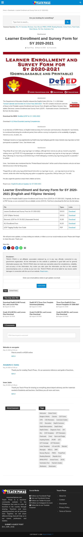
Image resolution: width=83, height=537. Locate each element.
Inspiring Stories (44, 439)
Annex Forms (52, 413)
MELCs (50, 449)
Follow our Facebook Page (41, 496)
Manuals (64, 446)
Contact (62, 500)
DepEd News (58, 426)
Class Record (38, 27)
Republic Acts (57, 456)
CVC (41, 423)
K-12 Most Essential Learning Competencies (25, 121)
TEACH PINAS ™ (48, 534)
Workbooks (43, 466)
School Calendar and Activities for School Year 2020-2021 (23, 104)
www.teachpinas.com (14, 497)
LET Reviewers (55, 443)
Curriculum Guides (62, 420)
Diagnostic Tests (55, 429)
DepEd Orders (44, 429)
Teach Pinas (30, 48)
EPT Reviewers (60, 433)
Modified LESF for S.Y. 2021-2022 (29, 116)
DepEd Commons (59, 423)
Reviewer (30, 27)
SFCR (62, 459)
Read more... (44, 271)
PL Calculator (23, 27)
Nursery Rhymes (45, 453)
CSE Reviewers (49, 420)
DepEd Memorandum (46, 426)
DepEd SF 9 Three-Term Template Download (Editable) (41, 303)
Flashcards (43, 436)
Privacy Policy (64, 507)
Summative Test (49, 29)
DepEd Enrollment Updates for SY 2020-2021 (26, 184)
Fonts (50, 436)
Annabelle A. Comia (11, 365)
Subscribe (75, 105)
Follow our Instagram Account (41, 503)
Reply (13, 356)
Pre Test (40, 29)
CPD (41, 420)
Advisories (43, 413)
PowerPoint (61, 453)
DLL (17, 27)
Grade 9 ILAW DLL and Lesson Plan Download (40, 313)
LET (59, 439)
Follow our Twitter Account (40, 500)
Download (72, 211)
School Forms (67, 27)
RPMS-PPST (44, 459)
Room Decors (33, 29)
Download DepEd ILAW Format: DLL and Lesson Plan (14, 303)
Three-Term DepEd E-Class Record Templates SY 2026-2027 (67, 303)
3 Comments (52, 48)
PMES (44, 27)
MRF (56, 449)
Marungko (43, 449)
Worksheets (52, 466)
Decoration (48, 423)
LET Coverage (44, 443)
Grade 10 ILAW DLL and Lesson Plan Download (14, 313)
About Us (62, 496)
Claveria (54, 416)
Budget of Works (45, 416)
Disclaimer (63, 503)
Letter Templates (45, 446)
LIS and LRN (56, 446)
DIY (64, 429)
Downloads (11, 10)
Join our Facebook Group (40, 498)
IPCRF (49, 27)
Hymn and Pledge (59, 436)
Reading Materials (57, 27)
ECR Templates (49, 433)
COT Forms (62, 416)
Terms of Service (65, 511)
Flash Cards (75, 27)
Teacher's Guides (57, 463)
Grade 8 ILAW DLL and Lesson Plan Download (67, 313)
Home (4, 10)
